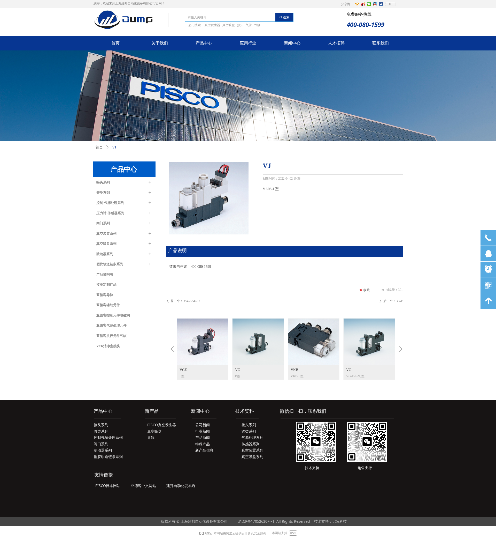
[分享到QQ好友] (375, 4)
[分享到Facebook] (381, 4)
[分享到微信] (369, 4)
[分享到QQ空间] (357, 4)
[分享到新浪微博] (363, 4)
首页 (99, 147)
